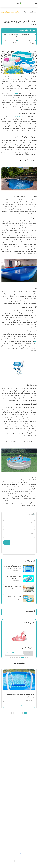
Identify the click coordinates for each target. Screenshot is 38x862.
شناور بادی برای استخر (21, 160)
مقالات (24, 12)
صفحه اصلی (33, 12)
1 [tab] (27, 657)
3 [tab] (23, 657)
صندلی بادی (14, 116)
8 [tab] (10, 657)
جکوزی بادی (9, 858)
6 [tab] (14, 657)
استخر (16, 93)
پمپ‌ (35, 341)
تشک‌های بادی (18, 858)
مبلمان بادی (18, 860)
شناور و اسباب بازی (29, 860)
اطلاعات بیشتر (10, 652)
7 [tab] (12, 657)
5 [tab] (17, 657)
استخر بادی (31, 858)
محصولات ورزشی (8, 860)
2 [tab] (25, 657)
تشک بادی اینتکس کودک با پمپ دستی (24, 648)
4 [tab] (20, 657)
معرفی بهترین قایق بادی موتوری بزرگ (17, 441)
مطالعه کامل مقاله (19, 705)
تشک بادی (22, 116)
